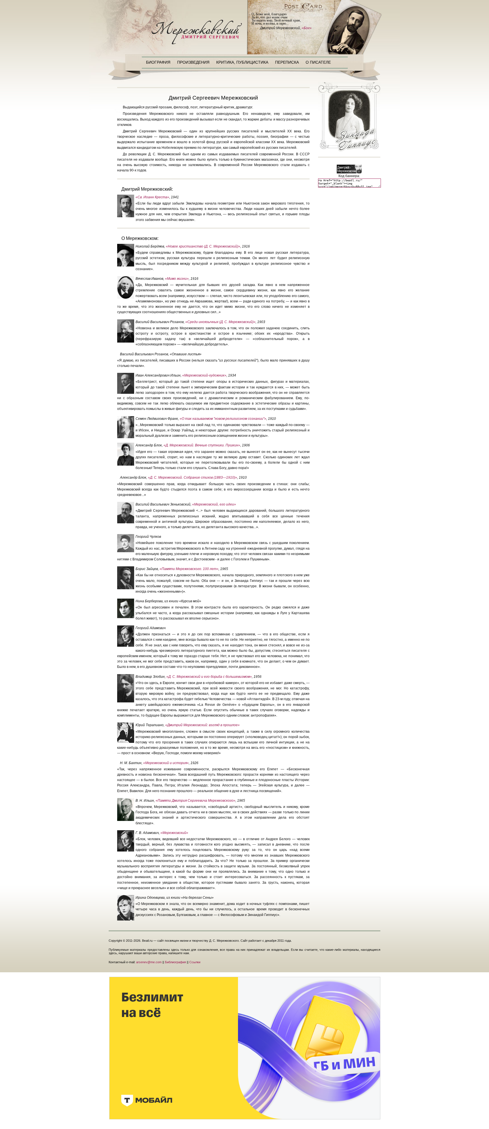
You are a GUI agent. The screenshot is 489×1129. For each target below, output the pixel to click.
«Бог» (307, 28)
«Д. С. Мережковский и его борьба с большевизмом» (209, 677)
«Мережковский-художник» (204, 375)
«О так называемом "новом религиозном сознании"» (223, 419)
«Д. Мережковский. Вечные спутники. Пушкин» (202, 445)
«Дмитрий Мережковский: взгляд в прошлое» (202, 725)
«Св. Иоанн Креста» (152, 197)
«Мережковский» (174, 833)
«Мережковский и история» (166, 763)
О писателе (318, 62)
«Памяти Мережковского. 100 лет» (189, 569)
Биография (158, 62)
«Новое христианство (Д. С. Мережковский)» (203, 246)
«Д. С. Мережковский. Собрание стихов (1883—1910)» (192, 477)
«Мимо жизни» (177, 279)
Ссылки (194, 962)
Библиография (175, 962)
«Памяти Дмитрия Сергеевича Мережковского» (195, 801)
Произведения (193, 62)
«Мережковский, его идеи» (214, 504)
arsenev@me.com (149, 962)
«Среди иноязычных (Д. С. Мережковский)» (220, 322)
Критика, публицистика (242, 62)
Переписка (287, 62)
